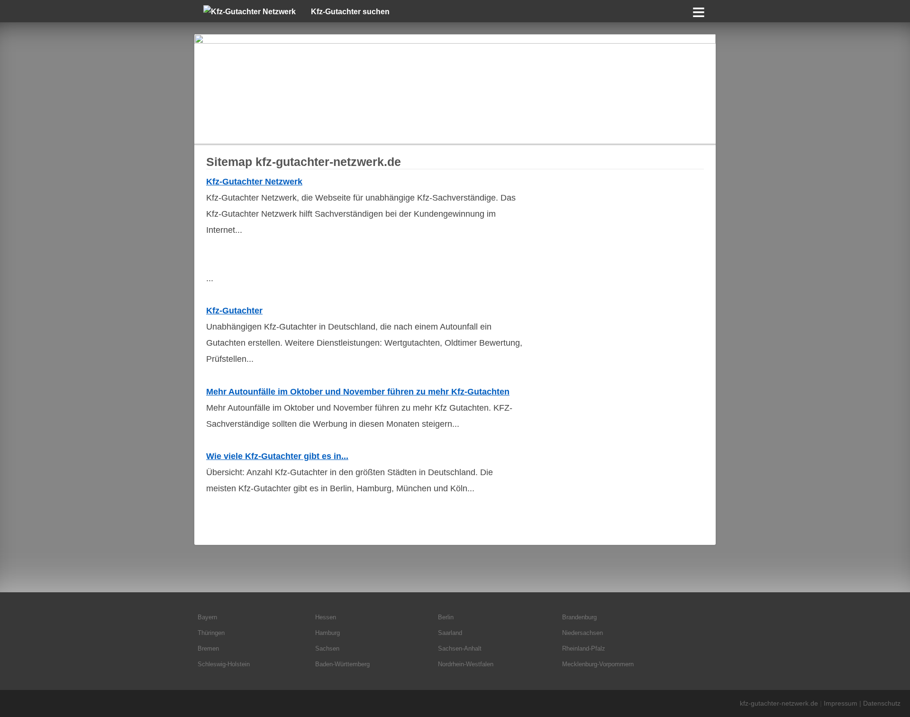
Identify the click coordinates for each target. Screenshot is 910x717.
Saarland (450, 632)
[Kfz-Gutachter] (455, 89)
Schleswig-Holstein (224, 664)
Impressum (840, 703)
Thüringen (211, 632)
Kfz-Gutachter (234, 310)
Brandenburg (579, 617)
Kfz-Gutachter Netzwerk (254, 181)
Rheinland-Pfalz (583, 648)
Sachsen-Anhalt (460, 648)
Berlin (446, 617)
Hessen (325, 617)
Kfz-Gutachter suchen (350, 12)
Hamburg (327, 632)
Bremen (208, 648)
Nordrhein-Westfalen (465, 664)
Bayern (207, 617)
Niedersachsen (582, 632)
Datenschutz (882, 703)
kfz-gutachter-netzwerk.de (779, 703)
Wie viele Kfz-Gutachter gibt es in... (277, 456)
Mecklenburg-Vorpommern (598, 664)
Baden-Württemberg (342, 664)
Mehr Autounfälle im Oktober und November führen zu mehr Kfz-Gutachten (358, 391)
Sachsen (327, 648)
